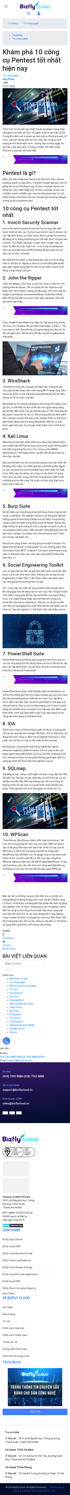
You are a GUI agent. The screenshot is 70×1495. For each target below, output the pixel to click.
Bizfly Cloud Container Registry (19, 1288)
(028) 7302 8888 (34, 1076)
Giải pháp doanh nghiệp (21, 1025)
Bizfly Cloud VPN (11, 1281)
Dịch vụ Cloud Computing (22, 985)
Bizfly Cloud (9, 948)
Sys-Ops (14, 1010)
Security (14, 996)
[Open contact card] (6, 1041)
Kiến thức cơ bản (18, 978)
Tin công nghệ (31, 23)
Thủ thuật (14, 1018)
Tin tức (7, 1321)
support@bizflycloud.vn (17, 1089)
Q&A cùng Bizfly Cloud (21, 1003)
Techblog (13, 23)
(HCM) (33, 1056)
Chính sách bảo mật (13, 1328)
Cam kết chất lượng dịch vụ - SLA (39, 1490)
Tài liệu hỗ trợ (10, 1342)
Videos (13, 1032)
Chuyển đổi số (17, 1028)
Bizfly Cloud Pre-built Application (20, 1274)
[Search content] (8, 970)
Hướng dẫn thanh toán (15, 1349)
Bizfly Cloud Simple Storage (17, 1267)
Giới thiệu (8, 1307)
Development (16, 1000)
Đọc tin (35, 1411)
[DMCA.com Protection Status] (13, 1225)
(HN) (10, 1056)
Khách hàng (9, 1314)
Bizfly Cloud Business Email (17, 1253)
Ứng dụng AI (15, 993)
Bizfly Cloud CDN (11, 1246)
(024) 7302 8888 (13, 1076)
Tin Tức (13, 989)
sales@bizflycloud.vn (16, 1103)
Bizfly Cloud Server (13, 1239)
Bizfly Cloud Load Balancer (17, 1260)
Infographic (15, 1014)
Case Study (15, 1007)
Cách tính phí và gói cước (16, 1356)
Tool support (16, 1021)
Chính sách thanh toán (15, 1335)
